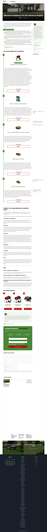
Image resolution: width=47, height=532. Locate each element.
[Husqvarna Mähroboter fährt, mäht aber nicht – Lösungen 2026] (29, 433)
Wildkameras (23, 525)
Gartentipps (22, 481)
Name (10, 337)
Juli (36, 24)
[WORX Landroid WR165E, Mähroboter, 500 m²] (18, 182)
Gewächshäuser (22, 485)
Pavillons (22, 503)
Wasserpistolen (23, 521)
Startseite (4, 21)
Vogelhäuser (23, 518)
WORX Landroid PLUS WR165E (18, 186)
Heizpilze (22, 492)
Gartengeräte (7, 21)
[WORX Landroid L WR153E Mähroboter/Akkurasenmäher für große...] (18, 154)
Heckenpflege (23, 489)
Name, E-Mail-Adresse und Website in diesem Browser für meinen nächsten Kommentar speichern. (18, 371)
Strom (23, 517)
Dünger (23, 463)
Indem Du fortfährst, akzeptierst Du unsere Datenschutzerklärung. (16, 344)
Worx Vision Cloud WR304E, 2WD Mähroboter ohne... (28, 305)
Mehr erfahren (11, 465)
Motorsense (22, 500)
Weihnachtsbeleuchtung (22, 524)
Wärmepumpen (23, 520)
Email (9, 340)
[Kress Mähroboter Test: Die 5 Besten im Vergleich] (14, 433)
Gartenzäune (23, 484)
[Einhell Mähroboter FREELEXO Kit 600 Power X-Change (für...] (18, 58)
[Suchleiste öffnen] (41, 2)
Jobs (36, 466)
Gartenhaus (22, 474)
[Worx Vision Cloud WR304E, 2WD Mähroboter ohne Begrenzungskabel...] (28, 299)
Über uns (36, 464)
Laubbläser (22, 496)
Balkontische (23, 460)
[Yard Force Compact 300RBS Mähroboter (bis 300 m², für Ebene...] (18, 127)
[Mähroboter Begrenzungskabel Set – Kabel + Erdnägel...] (18, 99)
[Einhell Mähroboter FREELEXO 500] (8, 299)
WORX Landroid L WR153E (18, 159)
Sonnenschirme (23, 514)
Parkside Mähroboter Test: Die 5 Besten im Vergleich (23, 216)
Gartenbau (22, 467)
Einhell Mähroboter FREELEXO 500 (8, 305)
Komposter (22, 495)
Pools (23, 506)
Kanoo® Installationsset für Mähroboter (18, 103)
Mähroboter (10, 21)
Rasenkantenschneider (23, 507)
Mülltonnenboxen (22, 502)
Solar (23, 513)
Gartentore (22, 482)
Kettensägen (23, 493)
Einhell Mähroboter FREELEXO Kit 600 (18, 64)
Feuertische (22, 466)
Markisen (22, 499)
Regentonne (22, 510)
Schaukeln (22, 511)
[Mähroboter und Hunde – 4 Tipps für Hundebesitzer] (22, 433)
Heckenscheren (22, 491)
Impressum (36, 459)
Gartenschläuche (22, 478)
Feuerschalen (23, 464)
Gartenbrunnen (23, 470)
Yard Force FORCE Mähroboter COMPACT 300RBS (18, 132)
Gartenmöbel (23, 477)
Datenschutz (36, 461)
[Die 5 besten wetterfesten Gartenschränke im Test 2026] (38, 186)
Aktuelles (22, 459)
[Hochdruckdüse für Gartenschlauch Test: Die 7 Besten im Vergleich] (38, 117)
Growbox (22, 488)
